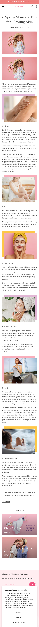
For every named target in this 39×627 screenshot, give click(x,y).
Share (7, 501)
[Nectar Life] (19, 6)
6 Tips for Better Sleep (12, 528)
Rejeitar (18, 617)
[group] (19, 2)
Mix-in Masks (11, 344)
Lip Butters (16, 166)
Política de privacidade (19, 607)
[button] (32, 6)
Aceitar (18, 612)
